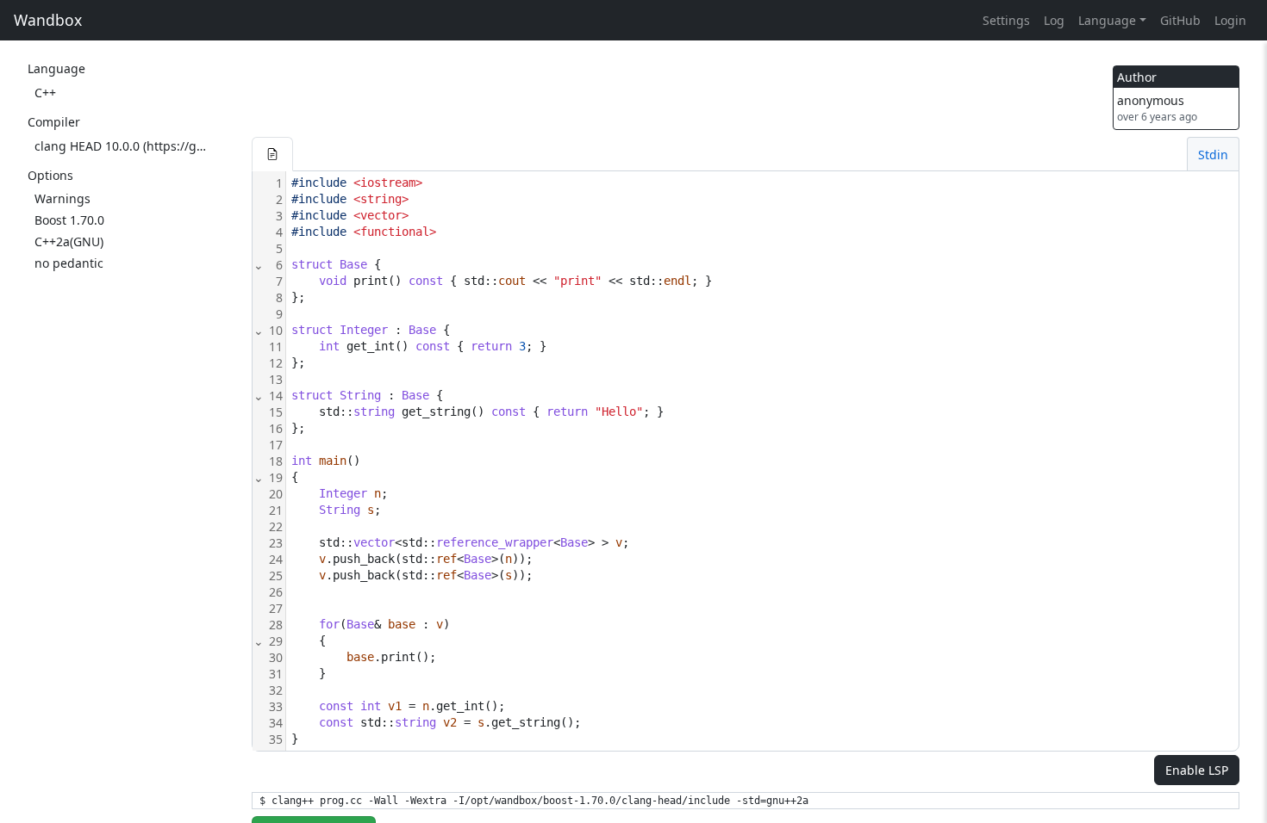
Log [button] (1054, 20)
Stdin (1213, 154)
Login (1230, 20)
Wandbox (48, 19)
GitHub (1180, 20)
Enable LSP (1196, 770)
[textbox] (762, 461)
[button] (272, 154)
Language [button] (1107, 20)
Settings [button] (1006, 20)
